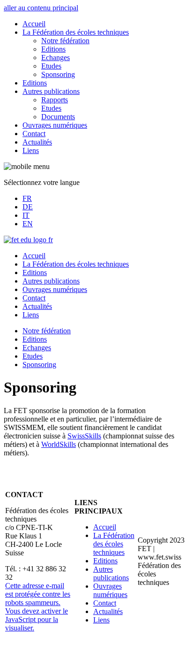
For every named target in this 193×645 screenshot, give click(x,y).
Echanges (55, 57)
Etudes (51, 66)
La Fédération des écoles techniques (75, 32)
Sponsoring (58, 74)
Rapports (54, 100)
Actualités (37, 142)
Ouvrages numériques (54, 125)
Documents (58, 117)
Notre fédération (65, 41)
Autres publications (51, 91)
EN (27, 224)
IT (26, 215)
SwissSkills (84, 436)
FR (27, 198)
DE (27, 207)
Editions (53, 49)
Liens (30, 150)
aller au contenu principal (41, 8)
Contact (33, 134)
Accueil (33, 24)
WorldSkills (58, 444)
